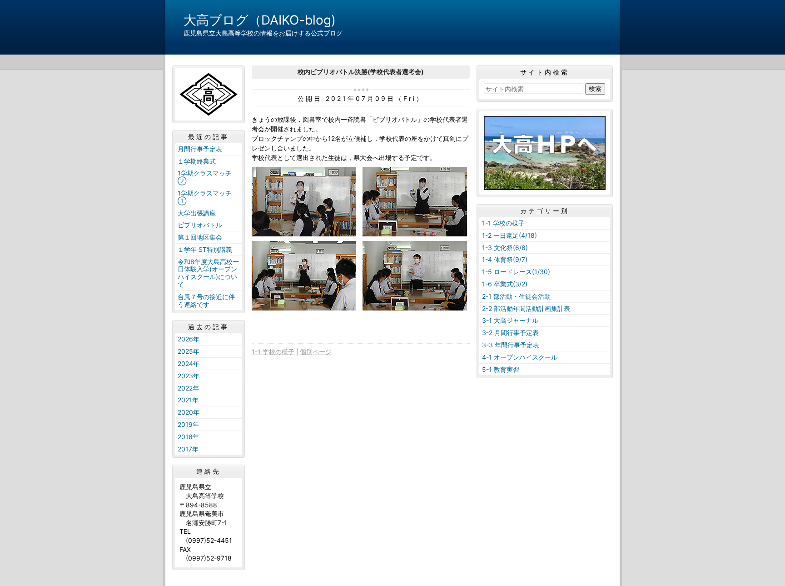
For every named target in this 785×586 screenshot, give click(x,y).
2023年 (188, 376)
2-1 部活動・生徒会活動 (516, 296)
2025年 (188, 351)
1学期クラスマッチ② (205, 177)
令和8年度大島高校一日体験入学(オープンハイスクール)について (208, 273)
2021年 (188, 400)
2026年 (188, 339)
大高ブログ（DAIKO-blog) (260, 20)
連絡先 (208, 471)
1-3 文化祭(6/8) (505, 247)
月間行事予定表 (200, 149)
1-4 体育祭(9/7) (504, 259)
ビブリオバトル (200, 225)
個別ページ (316, 352)
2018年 (188, 437)
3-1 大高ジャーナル (510, 320)
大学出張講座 (197, 213)
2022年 (188, 388)
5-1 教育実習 (500, 369)
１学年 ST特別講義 (205, 249)
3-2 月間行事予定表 (510, 332)
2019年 (188, 424)
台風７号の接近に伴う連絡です (206, 300)
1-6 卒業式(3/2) (504, 284)
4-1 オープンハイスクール (519, 357)
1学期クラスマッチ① (205, 197)
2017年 (188, 449)
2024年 (188, 363)
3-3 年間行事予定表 (510, 345)
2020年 (188, 412)
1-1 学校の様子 (273, 352)
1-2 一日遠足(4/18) (509, 235)
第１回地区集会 (200, 237)
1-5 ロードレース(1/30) (516, 271)
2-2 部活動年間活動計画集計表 (526, 308)
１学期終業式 (197, 161)
